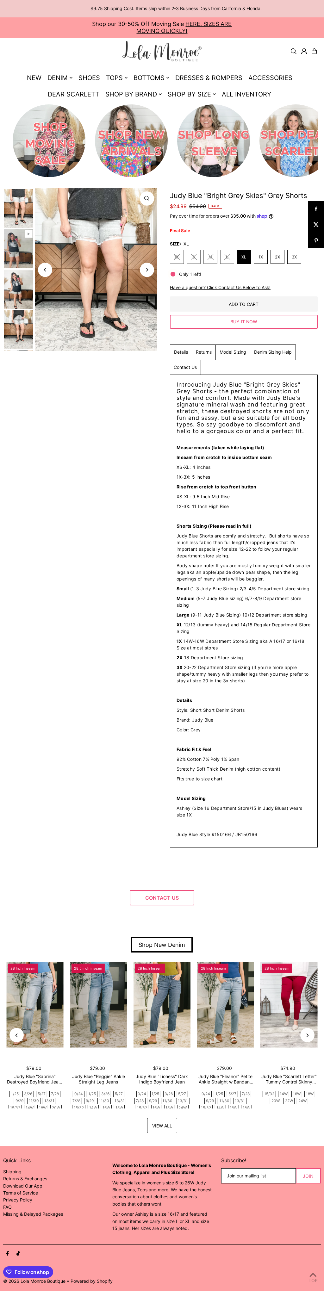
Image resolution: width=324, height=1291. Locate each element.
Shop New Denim (162, 944)
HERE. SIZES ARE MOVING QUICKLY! (184, 27)
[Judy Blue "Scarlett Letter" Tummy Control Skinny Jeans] (289, 1005)
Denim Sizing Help (273, 352)
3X (294, 256)
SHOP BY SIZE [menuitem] (189, 94)
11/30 (34, 1100)
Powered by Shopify (92, 1281)
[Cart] (314, 51)
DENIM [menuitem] (57, 78)
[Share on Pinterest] (316, 240)
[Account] (304, 51)
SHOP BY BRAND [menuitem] (131, 94)
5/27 (42, 1093)
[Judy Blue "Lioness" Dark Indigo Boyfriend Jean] (162, 1005)
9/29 (19, 1100)
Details (181, 352)
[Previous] (45, 270)
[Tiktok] (18, 1253)
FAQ (7, 1207)
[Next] (147, 270)
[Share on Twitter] (316, 225)
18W (43, 1107)
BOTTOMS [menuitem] (149, 78)
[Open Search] (293, 51)
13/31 (49, 1100)
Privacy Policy (17, 1199)
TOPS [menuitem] (114, 78)
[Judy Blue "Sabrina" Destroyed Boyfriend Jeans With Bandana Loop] (35, 1005)
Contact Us (185, 367)
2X (277, 256)
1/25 (15, 1093)
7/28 (55, 1093)
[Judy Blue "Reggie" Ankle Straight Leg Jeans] (98, 1005)
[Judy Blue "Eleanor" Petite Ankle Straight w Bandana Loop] (225, 1005)
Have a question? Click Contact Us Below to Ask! (220, 287)
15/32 (15, 1107)
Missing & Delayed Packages (33, 1214)
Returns (204, 352)
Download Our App (22, 1186)
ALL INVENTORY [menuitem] (246, 94)
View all (162, 1125)
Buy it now (243, 321)
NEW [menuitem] (34, 78)
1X (261, 256)
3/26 (28, 1093)
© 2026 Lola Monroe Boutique (34, 1281)
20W (56, 1107)
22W (289, 1100)
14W (30, 1107)
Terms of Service (20, 1192)
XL (243, 256)
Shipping (12, 1171)
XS (176, 256)
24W (182, 1107)
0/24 (78, 1093)
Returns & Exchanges (25, 1178)
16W (106, 1107)
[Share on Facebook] (316, 209)
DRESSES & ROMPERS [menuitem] (208, 78)
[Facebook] (7, 1253)
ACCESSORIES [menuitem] (270, 78)
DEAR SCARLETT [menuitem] (73, 94)
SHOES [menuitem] (89, 78)
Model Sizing (233, 352)
